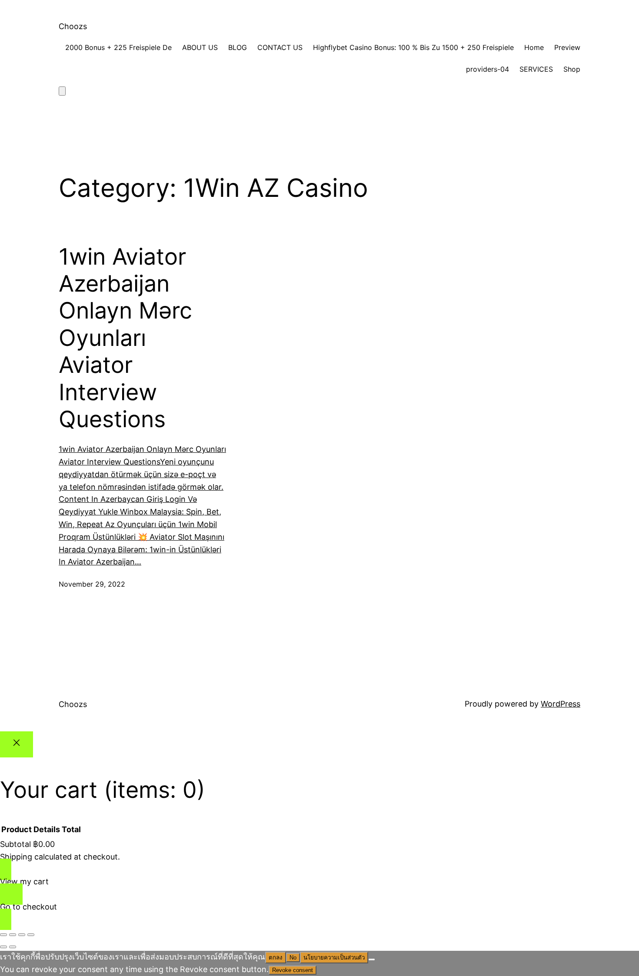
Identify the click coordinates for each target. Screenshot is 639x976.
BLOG (237, 47)
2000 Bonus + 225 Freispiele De (118, 47)
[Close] (16, 744)
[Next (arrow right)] (12, 947)
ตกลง (276, 957)
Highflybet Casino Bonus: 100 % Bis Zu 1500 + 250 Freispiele (413, 47)
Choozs (73, 26)
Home (534, 47)
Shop (571, 69)
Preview (567, 47)
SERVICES (536, 69)
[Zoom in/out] (3, 934)
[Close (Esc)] (30, 934)
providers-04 (487, 69)
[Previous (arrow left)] (3, 947)
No (293, 957)
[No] (371, 959)
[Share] (21, 934)
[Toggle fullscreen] (12, 934)
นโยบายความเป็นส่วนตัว (334, 957)
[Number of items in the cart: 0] (62, 91)
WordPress (560, 703)
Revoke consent (292, 970)
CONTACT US (280, 47)
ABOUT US (200, 47)
